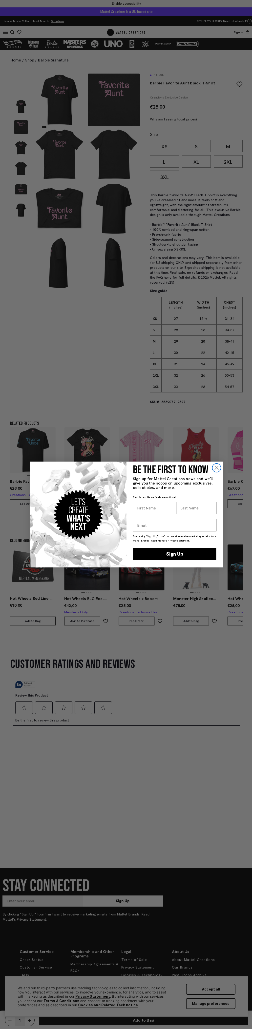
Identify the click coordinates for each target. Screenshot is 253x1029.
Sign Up (174, 554)
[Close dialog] (216, 468)
